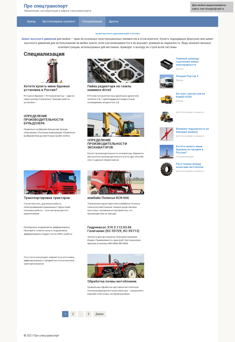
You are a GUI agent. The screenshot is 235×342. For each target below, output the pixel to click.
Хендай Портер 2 (187, 76)
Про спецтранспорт (46, 6)
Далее (99, 314)
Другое (113, 21)
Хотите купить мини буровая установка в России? (189, 149)
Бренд (31, 21)
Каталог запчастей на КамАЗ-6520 (190, 95)
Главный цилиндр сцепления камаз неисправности (187, 61)
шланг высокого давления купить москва (117, 33)
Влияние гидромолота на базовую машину (192, 130)
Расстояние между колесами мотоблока (189, 165)
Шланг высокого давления (39, 38)
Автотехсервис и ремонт (58, 21)
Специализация (185, 156)
